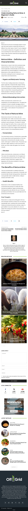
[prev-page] (2, 346)
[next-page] (4, 346)
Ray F (6, 17)
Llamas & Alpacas (14, 310)
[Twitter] (22, 502)
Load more (14, 467)
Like (5, 388)
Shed (11, 459)
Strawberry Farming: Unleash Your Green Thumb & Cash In (14, 341)
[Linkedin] (12, 502)
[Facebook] (5, 502)
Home (2, 8)
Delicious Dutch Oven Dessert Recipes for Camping (14, 284)
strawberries (13, 338)
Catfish (11, 450)
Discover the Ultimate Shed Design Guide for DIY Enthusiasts (18, 461)
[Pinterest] (15, 502)
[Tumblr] (19, 502)
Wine (9, 8)
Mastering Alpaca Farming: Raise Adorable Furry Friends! (14, 312)
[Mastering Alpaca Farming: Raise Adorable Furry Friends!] (14, 301)
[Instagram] (9, 502)
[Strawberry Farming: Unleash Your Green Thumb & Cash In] (14, 329)
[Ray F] (2, 17)
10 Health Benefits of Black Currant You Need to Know (21, 229)
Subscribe (23, 388)
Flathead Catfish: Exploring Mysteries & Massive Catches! (17, 452)
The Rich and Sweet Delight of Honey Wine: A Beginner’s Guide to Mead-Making (7, 229)
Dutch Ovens (12, 422)
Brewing (5, 8)
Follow (14, 388)
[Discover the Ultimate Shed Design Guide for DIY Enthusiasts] (5, 461)
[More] (19, 21)
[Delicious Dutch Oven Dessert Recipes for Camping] (14, 273)
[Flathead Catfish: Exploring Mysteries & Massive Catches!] (5, 452)
